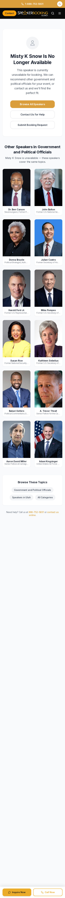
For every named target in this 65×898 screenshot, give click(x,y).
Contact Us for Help (33, 114)
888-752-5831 (36, 512)
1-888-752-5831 (34, 4)
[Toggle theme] (59, 4)
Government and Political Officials (32, 490)
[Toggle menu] (59, 13)
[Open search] (52, 13)
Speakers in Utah (21, 497)
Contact (9, 13)
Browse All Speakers (32, 104)
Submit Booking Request (32, 125)
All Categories (45, 497)
